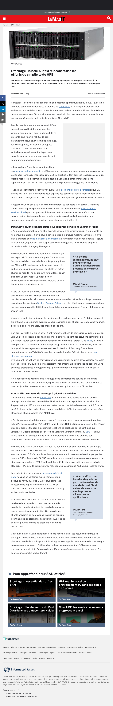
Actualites (16, 64)
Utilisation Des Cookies (75, 647)
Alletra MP (45, 397)
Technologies (43, 653)
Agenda (52, 653)
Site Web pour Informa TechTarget (14, 653)
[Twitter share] (3, 103)
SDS (88, 431)
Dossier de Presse (85, 653)
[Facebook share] (3, 98)
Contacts (61, 647)
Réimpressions (90, 647)
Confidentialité (9, 696)
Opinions (27, 658)
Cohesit (58, 303)
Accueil (5, 25)
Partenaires (33, 653)
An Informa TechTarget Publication (56, 12)
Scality (40, 303)
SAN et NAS (15, 25)
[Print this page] (3, 115)
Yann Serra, (18, 94)
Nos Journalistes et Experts (67, 653)
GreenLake (64, 106)
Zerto (89, 340)
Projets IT (50, 658)
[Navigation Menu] (4, 19)
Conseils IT (18, 658)
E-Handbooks (7, 658)
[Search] (109, 19)
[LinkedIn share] (3, 109)
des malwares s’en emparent (45, 238)
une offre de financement (27, 171)
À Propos (6, 647)
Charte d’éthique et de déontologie (23, 647)
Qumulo (49, 303)
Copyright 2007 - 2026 (12, 693)
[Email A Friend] (3, 120)
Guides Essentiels (39, 658)
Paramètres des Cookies (27, 696)
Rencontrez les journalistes (47, 647)
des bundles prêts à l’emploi (75, 189)
